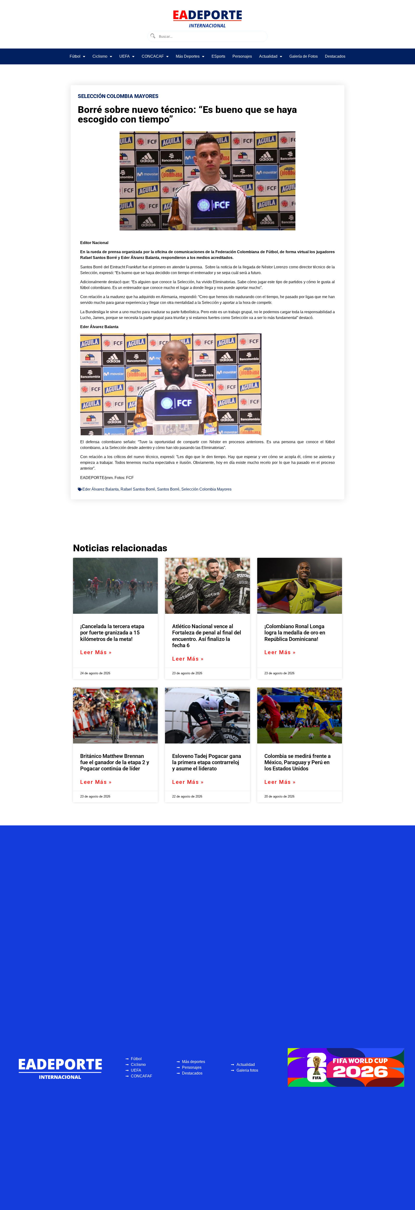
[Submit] (153, 36)
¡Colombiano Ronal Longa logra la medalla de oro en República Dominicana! (294, 632)
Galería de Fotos (303, 56)
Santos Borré (168, 489)
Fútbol (75, 56)
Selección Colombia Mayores (206, 489)
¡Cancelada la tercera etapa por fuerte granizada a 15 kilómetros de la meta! (112, 632)
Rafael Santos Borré (138, 489)
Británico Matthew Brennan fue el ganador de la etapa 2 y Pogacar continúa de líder (114, 762)
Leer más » (96, 652)
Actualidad (268, 56)
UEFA (124, 56)
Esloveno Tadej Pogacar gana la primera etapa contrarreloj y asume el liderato (206, 762)
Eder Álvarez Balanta (100, 489)
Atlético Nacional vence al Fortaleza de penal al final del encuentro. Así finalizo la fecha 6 (206, 635)
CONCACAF (153, 56)
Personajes (242, 56)
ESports (218, 56)
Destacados (335, 56)
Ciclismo (99, 56)
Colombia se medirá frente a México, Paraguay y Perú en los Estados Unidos (297, 762)
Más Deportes (188, 56)
